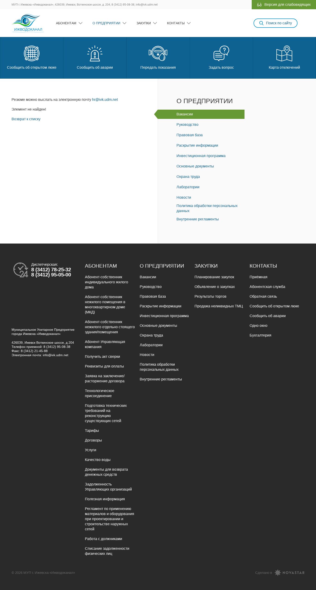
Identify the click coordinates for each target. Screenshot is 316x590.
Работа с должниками (103, 539)
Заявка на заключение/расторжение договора (104, 378)
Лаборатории (188, 187)
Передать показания (158, 67)
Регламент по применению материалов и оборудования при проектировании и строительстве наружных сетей (109, 519)
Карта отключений (284, 67)
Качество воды (98, 460)
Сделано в (263, 573)
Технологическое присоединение (99, 393)
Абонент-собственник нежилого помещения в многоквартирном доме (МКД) (105, 304)
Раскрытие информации (197, 145)
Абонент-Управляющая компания (105, 344)
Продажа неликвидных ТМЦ (219, 306)
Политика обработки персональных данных (207, 208)
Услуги (90, 450)
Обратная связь (263, 296)
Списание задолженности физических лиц (107, 551)
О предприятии (106, 23)
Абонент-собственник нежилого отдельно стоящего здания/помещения (110, 327)
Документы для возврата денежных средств (106, 471)
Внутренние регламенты (198, 219)
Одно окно (258, 325)
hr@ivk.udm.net (105, 100)
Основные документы (195, 166)
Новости (184, 197)
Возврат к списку (26, 119)
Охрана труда (188, 177)
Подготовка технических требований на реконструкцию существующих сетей (106, 413)
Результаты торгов (210, 296)
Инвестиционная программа (201, 156)
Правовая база (190, 135)
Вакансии (185, 114)
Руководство (187, 125)
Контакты (176, 23)
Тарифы (92, 430)
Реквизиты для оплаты (104, 366)
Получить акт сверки (102, 356)
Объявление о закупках (215, 287)
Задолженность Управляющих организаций (108, 486)
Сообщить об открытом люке (31, 67)
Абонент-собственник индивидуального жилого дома (106, 282)
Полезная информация (105, 499)
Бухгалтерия (260, 335)
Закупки (143, 23)
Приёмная (258, 277)
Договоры (93, 440)
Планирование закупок (214, 277)
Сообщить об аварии (95, 67)
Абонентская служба (267, 287)
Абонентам (66, 23)
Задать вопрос (221, 67)
